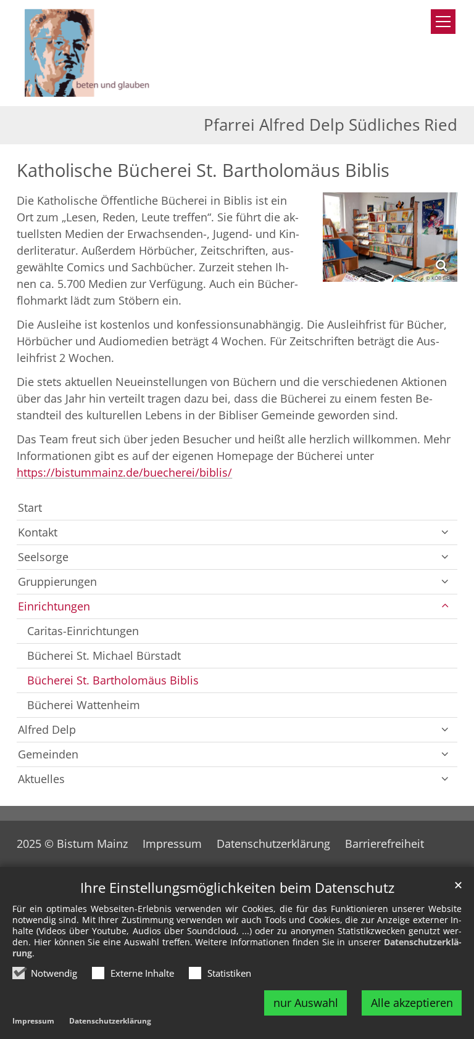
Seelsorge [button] (43, 556)
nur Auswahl (305, 1002)
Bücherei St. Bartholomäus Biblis (113, 680)
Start (30, 507)
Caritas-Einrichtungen (83, 630)
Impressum (33, 1021)
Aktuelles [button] (41, 778)
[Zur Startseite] (109, 53)
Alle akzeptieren (412, 1002)
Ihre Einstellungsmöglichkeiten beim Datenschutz (237, 887)
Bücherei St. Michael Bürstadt (104, 655)
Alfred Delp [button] (47, 729)
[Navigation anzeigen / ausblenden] (443, 21)
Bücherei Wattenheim (83, 704)
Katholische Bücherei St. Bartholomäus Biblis (203, 170)
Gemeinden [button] (48, 754)
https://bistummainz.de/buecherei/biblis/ (124, 472)
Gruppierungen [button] (57, 581)
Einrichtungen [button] (54, 606)
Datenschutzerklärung (110, 1021)
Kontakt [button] (37, 532)
